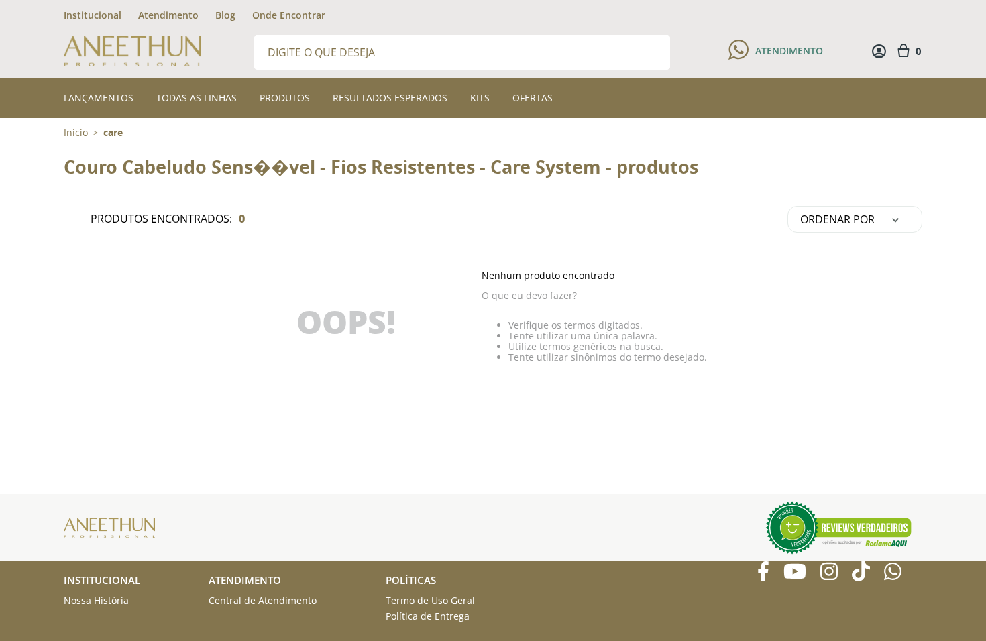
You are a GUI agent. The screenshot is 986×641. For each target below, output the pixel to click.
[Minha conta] (879, 51)
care (113, 132)
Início (76, 132)
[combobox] (462, 51)
